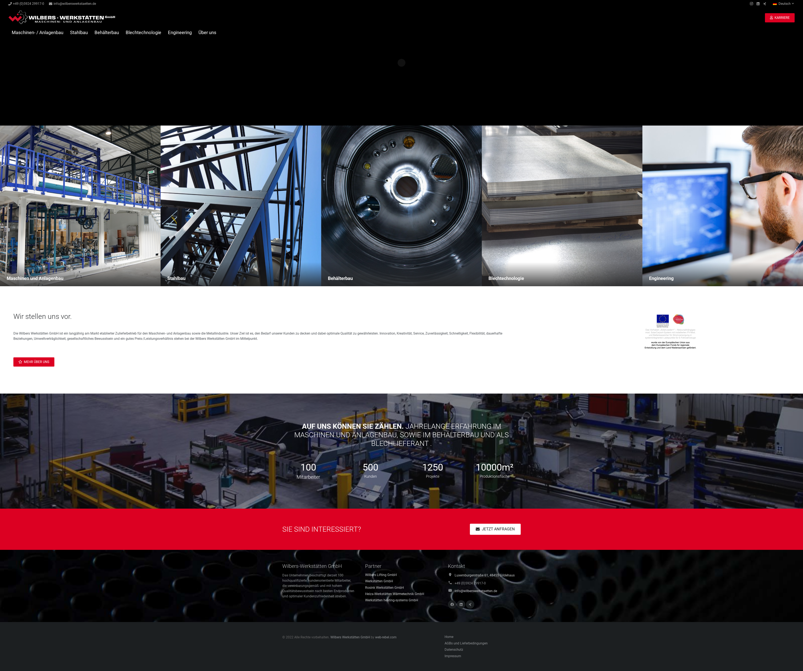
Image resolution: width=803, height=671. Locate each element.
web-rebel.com (385, 637)
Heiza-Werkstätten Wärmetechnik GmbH (394, 594)
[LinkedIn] (758, 3)
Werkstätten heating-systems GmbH (391, 600)
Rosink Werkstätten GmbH (384, 588)
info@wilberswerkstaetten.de (476, 591)
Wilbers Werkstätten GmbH (350, 637)
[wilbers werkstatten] (61, 17)
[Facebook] (452, 604)
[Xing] (764, 3)
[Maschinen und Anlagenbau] (80, 206)
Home (449, 637)
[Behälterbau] (401, 206)
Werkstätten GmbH (379, 581)
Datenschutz (454, 650)
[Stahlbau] (241, 206)
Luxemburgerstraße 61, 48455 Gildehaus (485, 575)
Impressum (453, 656)
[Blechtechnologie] (562, 206)
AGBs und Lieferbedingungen (466, 643)
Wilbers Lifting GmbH (381, 575)
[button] (784, 3)
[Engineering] (722, 206)
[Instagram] (751, 3)
